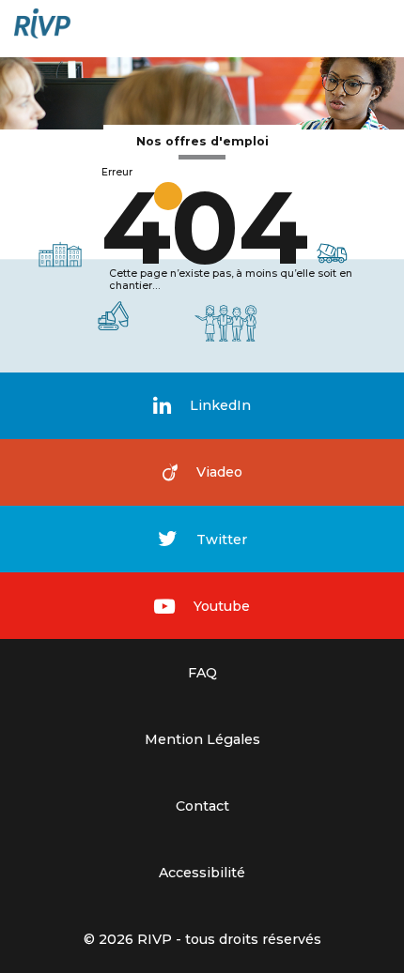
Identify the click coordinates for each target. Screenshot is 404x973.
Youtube (222, 606)
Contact (202, 806)
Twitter (221, 539)
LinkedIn (220, 405)
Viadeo (219, 472)
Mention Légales (202, 739)
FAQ (202, 672)
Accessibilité (202, 872)
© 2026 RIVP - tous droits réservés (202, 939)
